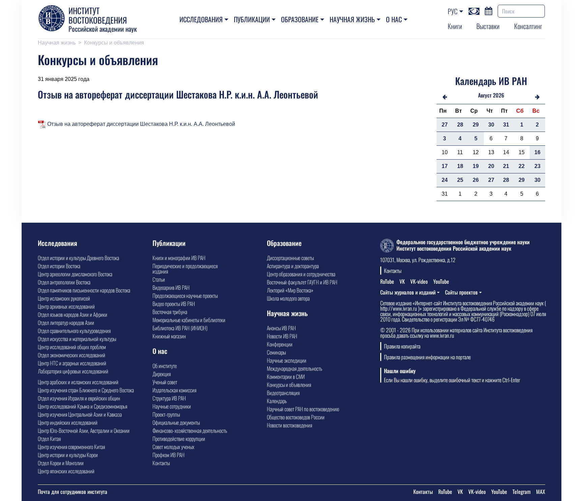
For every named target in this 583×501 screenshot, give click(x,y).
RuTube (387, 281)
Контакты (161, 463)
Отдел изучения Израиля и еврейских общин (79, 398)
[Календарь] (488, 10)
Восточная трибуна (169, 311)
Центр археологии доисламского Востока (75, 274)
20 (491, 166)
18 (460, 166)
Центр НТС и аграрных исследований (72, 363)
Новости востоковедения (289, 425)
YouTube (441, 281)
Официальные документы (176, 422)
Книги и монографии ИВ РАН (178, 257)
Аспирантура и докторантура (293, 266)
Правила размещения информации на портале (427, 357)
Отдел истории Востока (59, 266)
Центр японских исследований (66, 471)
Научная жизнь (352, 19)
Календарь (277, 400)
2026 (498, 95)
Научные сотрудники (171, 406)
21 (506, 166)
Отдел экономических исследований (71, 355)
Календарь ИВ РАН (491, 81)
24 (445, 180)
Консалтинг (528, 26)
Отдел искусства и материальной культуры (77, 338)
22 (522, 166)
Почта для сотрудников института (72, 492)
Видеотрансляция (283, 392)
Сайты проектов (461, 292)
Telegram (521, 492)
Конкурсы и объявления (114, 43)
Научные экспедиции (286, 360)
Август (485, 95)
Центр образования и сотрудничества (301, 274)
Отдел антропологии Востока (64, 282)
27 (445, 125)
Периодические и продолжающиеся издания (185, 268)
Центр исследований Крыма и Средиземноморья (82, 406)
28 (460, 125)
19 (476, 166)
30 (491, 125)
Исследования (201, 19)
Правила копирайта (402, 346)
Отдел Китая (49, 438)
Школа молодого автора (288, 298)
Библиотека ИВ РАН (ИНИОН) (179, 328)
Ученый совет (164, 382)
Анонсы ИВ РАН (281, 328)
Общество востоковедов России (296, 417)
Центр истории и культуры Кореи (68, 454)
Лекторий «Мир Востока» (290, 290)
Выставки (488, 26)
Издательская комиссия (174, 390)
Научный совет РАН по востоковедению (303, 409)
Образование (299, 19)
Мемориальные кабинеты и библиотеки (188, 320)
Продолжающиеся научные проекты (185, 295)
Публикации (252, 19)
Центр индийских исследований (68, 422)
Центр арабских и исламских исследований (78, 382)
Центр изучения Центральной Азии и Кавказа (80, 414)
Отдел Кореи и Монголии (61, 463)
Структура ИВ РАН (169, 398)
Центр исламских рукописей (64, 298)
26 (476, 180)
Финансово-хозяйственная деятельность (189, 430)
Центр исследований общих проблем (72, 347)
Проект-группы (166, 414)
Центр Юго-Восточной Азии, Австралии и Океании (84, 430)
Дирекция (161, 374)
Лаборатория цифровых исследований (73, 371)
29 (476, 125)
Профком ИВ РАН (168, 454)
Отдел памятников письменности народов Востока (84, 290)
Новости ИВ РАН (282, 336)
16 (537, 152)
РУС (452, 11)
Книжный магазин (169, 336)
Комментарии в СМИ (286, 376)
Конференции (280, 344)
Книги (455, 26)
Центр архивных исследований (66, 306)
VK (402, 281)
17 (445, 166)
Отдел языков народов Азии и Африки (72, 314)
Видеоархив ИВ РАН (171, 287)
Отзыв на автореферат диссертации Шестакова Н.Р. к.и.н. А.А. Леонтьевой (140, 124)
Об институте (164, 365)
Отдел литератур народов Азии (66, 322)
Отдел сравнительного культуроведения (74, 330)
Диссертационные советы (290, 257)
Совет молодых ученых (173, 446)
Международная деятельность (294, 368)
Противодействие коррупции (178, 438)
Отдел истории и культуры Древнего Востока (78, 257)
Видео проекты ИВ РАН (173, 303)
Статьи (158, 279)
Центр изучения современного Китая (71, 446)
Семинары (276, 352)
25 (460, 180)
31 (506, 125)
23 (537, 166)
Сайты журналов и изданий (408, 292)
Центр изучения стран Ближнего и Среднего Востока (86, 390)
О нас (394, 19)
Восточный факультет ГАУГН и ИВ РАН (302, 282)
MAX (540, 492)
